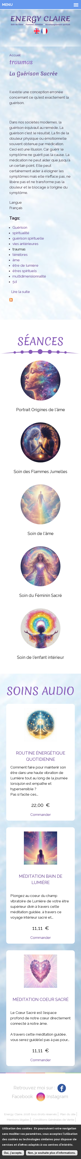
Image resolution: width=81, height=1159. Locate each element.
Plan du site (67, 1114)
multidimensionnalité (29, 276)
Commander (40, 814)
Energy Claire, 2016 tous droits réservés (30, 1114)
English (36, 31)
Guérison (19, 227)
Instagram (57, 1096)
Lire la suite (20, 292)
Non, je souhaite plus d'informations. (52, 1152)
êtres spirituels (24, 271)
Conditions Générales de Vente (53, 1119)
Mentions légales (18, 1119)
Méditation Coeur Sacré (41, 999)
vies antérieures (25, 244)
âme (16, 260)
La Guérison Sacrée (33, 73)
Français (44, 31)
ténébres (20, 254)
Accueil (15, 55)
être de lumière (25, 265)
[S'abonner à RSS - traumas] (11, 299)
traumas (19, 249)
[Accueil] (40, 22)
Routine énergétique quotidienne (40, 756)
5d (14, 282)
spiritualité (20, 233)
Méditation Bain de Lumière (40, 879)
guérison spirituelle (28, 238)
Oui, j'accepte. (13, 1152)
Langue (15, 202)
